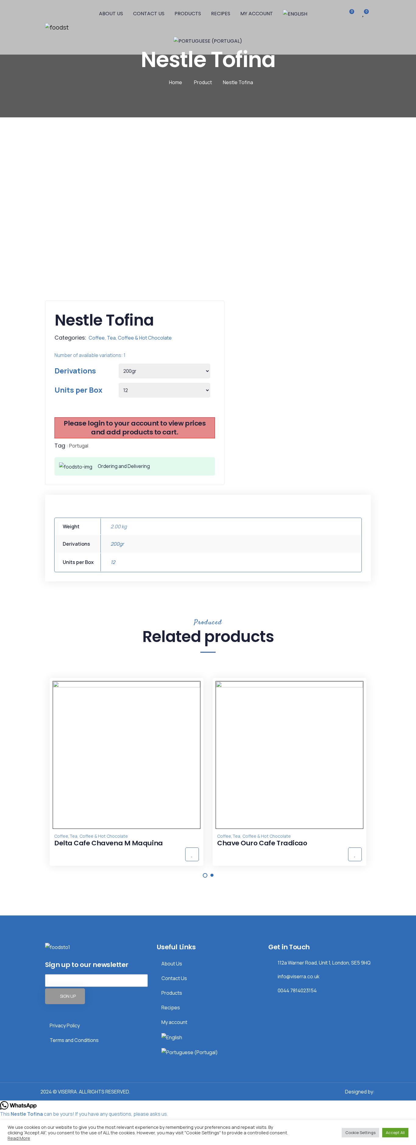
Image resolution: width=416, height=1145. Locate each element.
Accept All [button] (395, 1132)
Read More (19, 1138)
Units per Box (78, 390)
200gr (117, 543)
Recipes (220, 13)
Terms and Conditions (74, 1040)
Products (188, 13)
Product (203, 82)
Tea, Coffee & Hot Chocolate (139, 337)
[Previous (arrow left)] (10, 572)
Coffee (97, 337)
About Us (111, 13)
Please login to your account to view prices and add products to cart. (135, 428)
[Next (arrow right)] (405, 572)
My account (256, 13)
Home (175, 82)
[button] (205, 875)
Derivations (75, 371)
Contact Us (148, 13)
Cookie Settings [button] (360, 1132)
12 (113, 562)
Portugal (78, 445)
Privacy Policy (65, 1025)
